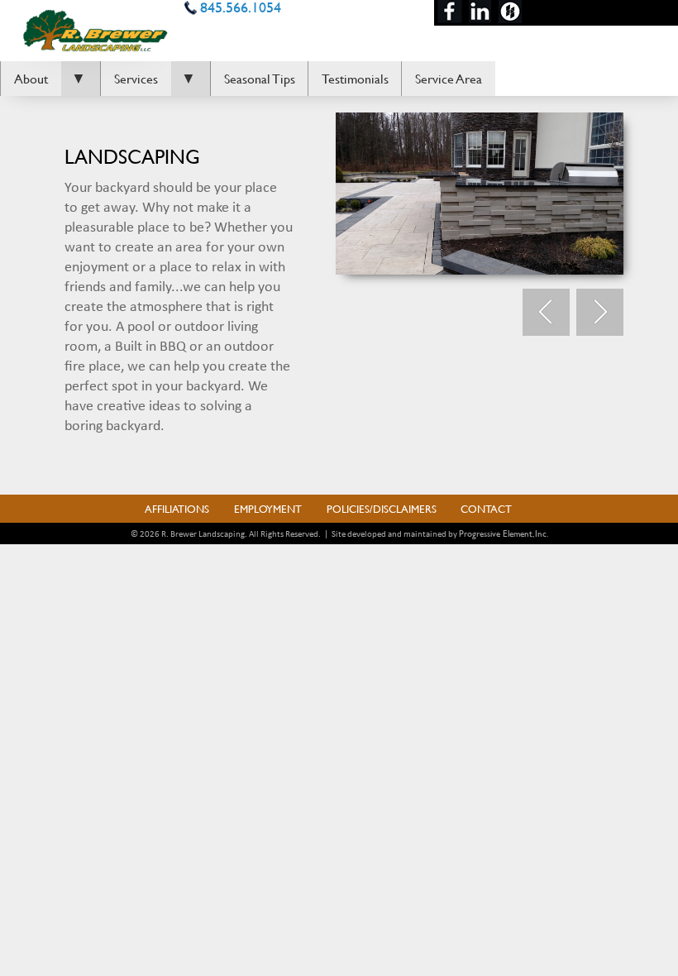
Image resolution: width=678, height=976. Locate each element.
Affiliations (177, 508)
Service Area (448, 78)
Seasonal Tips (259, 78)
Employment (268, 508)
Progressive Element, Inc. (503, 533)
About (31, 78)
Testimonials (355, 78)
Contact (486, 508)
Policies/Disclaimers (382, 508)
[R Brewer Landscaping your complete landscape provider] (95, 27)
